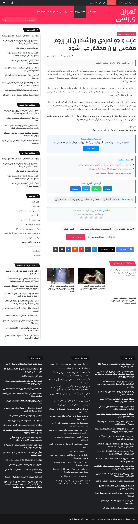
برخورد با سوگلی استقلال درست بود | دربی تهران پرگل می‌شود (104, 164)
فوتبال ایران (91, 11)
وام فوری (37, 255)
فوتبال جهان (40, 11)
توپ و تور (51, 11)
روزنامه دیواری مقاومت (79, 451)
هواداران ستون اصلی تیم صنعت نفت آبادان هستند (69, 364)
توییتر (86, 189)
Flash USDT (36, 202)
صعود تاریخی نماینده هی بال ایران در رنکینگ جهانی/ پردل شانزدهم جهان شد (91, 142)
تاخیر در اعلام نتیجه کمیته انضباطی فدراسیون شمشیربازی (92, 287)
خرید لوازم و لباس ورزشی (31, 242)
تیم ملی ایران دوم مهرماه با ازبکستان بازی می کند (110, 168)
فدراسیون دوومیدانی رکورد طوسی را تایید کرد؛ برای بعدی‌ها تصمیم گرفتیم (123, 300)
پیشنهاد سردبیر (80, 358)
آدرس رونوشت (75, 237)
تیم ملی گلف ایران (124, 228)
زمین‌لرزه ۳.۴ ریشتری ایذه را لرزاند (74, 476)
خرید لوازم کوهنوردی (33, 237)
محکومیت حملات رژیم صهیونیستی (94, 228)
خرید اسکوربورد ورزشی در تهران (28, 228)
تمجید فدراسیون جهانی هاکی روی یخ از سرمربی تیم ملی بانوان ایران (61, 288)
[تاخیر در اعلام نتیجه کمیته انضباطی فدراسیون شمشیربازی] (91, 276)
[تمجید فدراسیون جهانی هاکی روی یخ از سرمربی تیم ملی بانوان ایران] (60, 276)
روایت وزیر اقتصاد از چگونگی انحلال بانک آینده (70, 400)
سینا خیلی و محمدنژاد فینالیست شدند (73, 368)
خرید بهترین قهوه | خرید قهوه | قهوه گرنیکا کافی (22, 233)
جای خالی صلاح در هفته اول (95, 3)
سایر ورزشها (80, 11)
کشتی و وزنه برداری (65, 11)
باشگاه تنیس (36, 215)
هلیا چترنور (68, 228)
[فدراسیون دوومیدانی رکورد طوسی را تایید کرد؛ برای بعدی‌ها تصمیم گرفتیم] (122, 281)
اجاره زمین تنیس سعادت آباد (30, 211)
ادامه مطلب (91, 148)
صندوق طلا (36, 251)
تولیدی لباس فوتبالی (33, 224)
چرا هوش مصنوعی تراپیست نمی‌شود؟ (73, 405)
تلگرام (107, 189)
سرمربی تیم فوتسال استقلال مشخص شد (113, 173)
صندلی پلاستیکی (34, 246)
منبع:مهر (132, 126)
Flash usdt (36, 206)
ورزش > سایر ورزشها (126, 34)
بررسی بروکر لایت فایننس (31, 220)
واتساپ (96, 189)
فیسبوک (75, 189)
